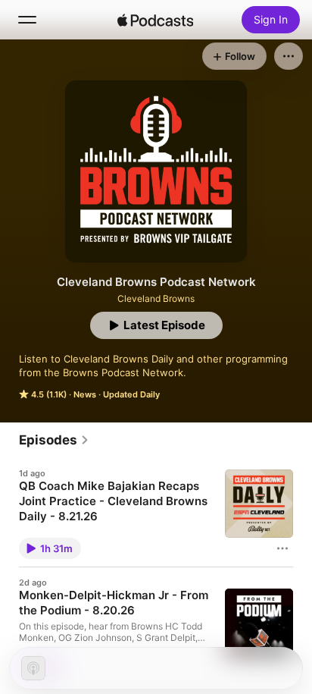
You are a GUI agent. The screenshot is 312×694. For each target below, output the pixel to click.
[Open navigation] (27, 19)
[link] (54, 440)
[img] (155, 19)
